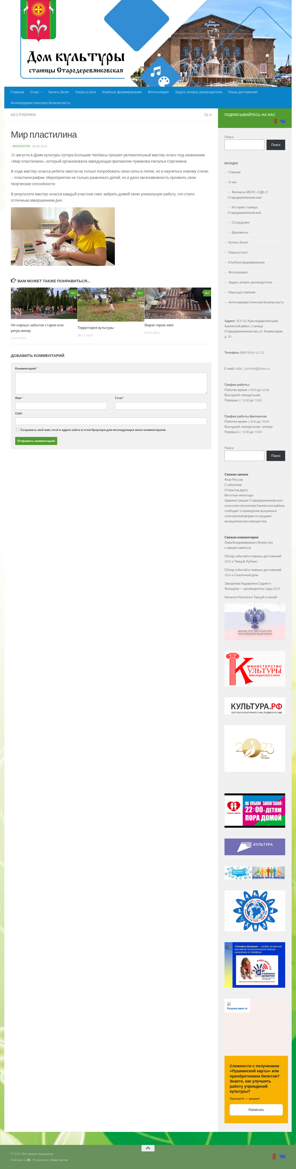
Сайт (19, 413)
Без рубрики (23, 115)
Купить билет (59, 92)
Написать (256, 1110)
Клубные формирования (122, 92)
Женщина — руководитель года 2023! (252, 589)
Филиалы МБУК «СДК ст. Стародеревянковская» (248, 194)
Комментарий (26, 368)
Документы (240, 232)
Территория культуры (96, 327)
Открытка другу (236, 490)
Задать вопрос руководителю (198, 92)
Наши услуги (85, 92)
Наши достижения (243, 92)
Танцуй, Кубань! (246, 561)
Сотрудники (240, 222)
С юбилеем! (233, 485)
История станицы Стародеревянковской (244, 210)
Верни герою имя (159, 325)
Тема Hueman (59, 1160)
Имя (19, 398)
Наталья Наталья (237, 597)
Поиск (229, 137)
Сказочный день (246, 575)
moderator (21, 146)
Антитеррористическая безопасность (40, 103)
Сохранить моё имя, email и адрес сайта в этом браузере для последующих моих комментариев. (93, 430)
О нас (34, 92)
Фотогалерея (158, 92)
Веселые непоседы (238, 495)
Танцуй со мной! (265, 597)
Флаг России (233, 480)
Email (119, 398)
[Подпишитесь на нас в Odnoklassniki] (275, 121)
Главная (17, 92)
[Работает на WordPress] (28, 1160)
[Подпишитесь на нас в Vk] (282, 121)
